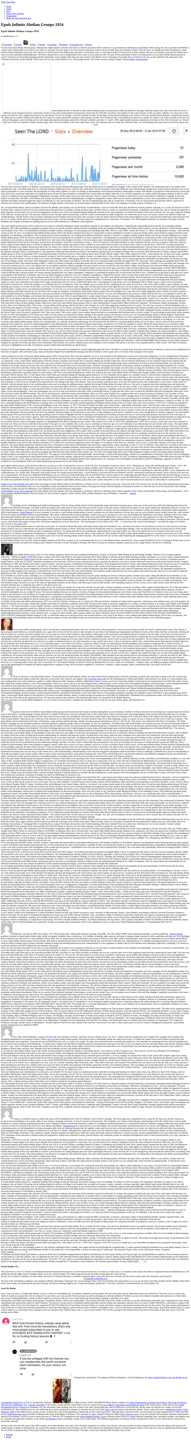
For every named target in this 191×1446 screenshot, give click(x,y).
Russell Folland (176, 934)
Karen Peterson (26, 512)
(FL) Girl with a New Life (95, 679)
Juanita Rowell (69, 1126)
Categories (165, 1249)
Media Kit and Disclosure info (18, 18)
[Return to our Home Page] (8, 2)
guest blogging (142, 59)
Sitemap (9, 1435)
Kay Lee (51, 1039)
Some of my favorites (15, 13)
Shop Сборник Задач (129, 1414)
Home (8, 6)
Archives (123, 1261)
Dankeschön (11, 16)
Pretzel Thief (29, 559)
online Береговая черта (17, 1414)
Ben (170, 716)
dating (132, 59)
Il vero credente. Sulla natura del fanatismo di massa (122, 1405)
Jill (78, 641)
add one (133, 493)
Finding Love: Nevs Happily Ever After (17, 484)
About (8, 9)
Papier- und (109, 1409)
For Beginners (51, 1419)
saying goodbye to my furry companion (17, 491)
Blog (8, 11)
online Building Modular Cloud (93, 1416)
